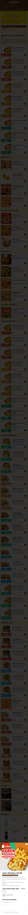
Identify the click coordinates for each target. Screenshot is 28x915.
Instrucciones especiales (9, 899)
